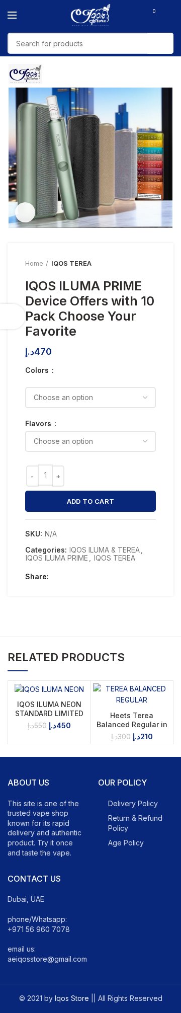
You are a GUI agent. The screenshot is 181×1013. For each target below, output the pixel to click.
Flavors (39, 423)
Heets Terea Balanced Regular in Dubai (132, 724)
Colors (38, 370)
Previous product (131, 263)
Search (160, 43)
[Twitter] (70, 576)
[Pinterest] (82, 576)
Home (34, 263)
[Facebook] (59, 576)
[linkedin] (94, 576)
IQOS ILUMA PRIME (57, 558)
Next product (151, 263)
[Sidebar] (12, 316)
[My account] (169, 15)
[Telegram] (105, 576)
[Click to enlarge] (25, 212)
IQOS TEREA (71, 263)
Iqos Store (72, 998)
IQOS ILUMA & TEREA (104, 550)
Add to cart (90, 501)
